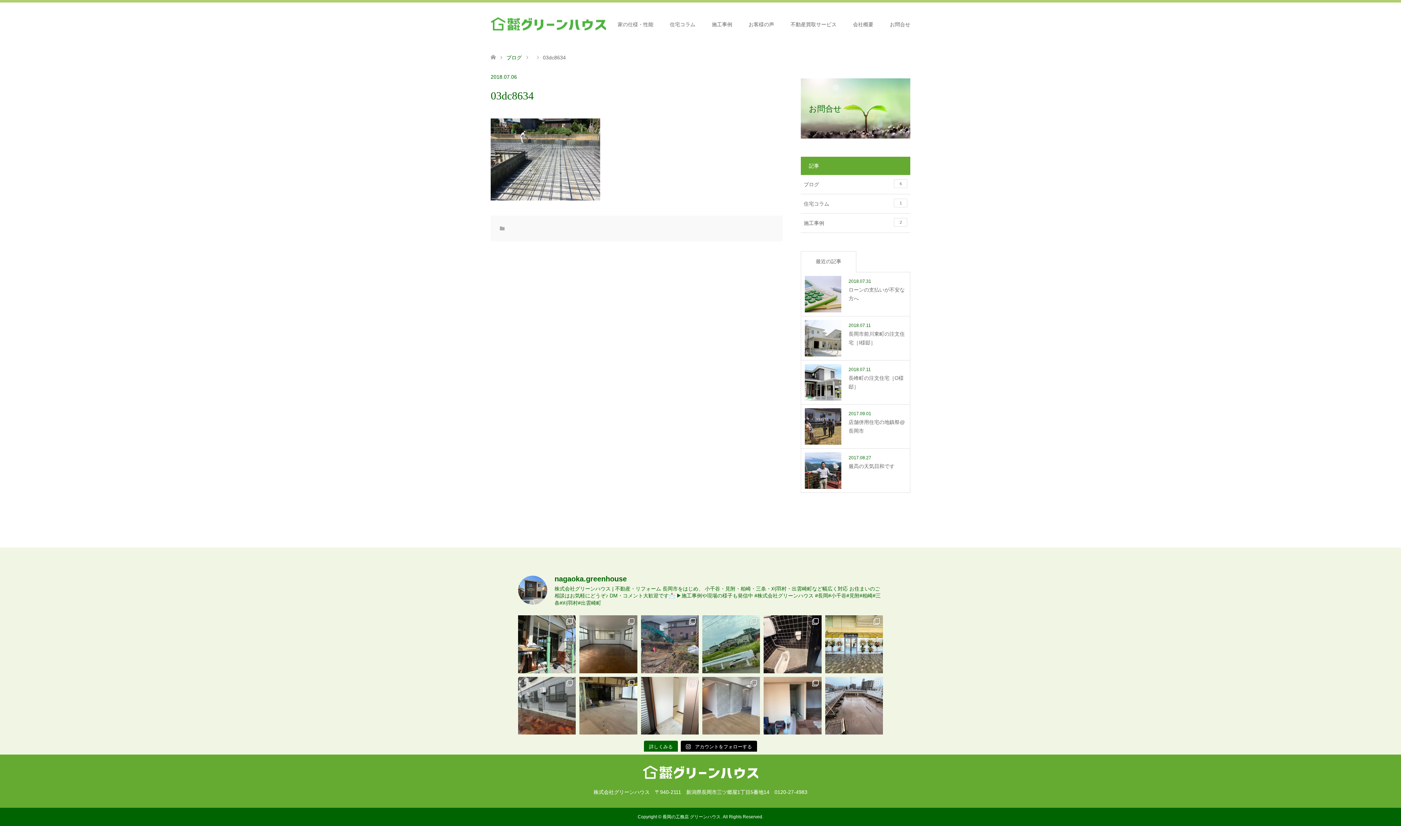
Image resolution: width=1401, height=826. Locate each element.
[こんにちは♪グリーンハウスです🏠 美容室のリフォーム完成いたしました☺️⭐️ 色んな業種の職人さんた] (731, 706)
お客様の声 (761, 24)
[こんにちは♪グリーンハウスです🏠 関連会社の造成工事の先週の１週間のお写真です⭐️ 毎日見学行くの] (670, 644)
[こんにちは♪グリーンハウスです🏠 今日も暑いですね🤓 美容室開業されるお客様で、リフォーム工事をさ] (792, 706)
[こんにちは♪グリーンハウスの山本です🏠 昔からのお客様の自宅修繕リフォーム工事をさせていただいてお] (547, 644)
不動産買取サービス (814, 24)
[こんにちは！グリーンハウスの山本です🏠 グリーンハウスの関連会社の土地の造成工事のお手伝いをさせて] (731, 644)
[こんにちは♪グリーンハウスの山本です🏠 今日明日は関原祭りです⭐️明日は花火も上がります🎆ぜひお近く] (608, 644)
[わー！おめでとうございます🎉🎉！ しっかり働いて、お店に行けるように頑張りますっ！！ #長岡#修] (854, 644)
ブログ (514, 58)
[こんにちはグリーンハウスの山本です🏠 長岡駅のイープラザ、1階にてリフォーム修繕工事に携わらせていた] (608, 706)
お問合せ (900, 24)
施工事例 (722, 24)
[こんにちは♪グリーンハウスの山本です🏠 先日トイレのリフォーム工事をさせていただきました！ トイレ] (792, 644)
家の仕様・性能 (635, 24)
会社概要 (863, 24)
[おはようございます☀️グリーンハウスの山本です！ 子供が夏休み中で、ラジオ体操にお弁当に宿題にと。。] (547, 706)
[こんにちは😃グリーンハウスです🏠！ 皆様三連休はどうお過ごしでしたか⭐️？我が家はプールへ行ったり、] (670, 706)
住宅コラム (682, 24)
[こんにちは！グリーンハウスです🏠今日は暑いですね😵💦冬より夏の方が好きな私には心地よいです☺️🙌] (854, 706)
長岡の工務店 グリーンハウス (692, 816)
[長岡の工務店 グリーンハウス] (548, 24)
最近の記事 (828, 261)
